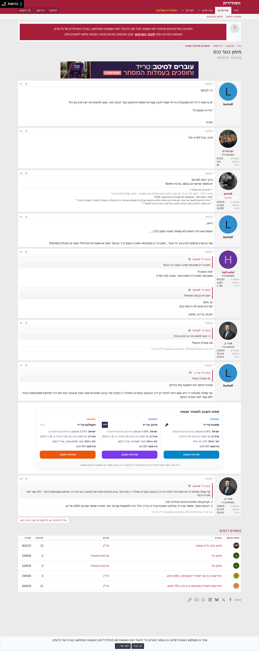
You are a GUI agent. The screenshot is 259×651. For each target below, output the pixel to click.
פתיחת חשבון (191, 454)
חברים (190, 10)
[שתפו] (26, 84)
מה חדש (207, 10)
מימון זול (217, 555)
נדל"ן (106, 545)
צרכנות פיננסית (100, 555)
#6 (21, 323)
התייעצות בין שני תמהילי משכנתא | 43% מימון (194, 575)
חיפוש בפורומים (215, 16)
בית (236, 10)
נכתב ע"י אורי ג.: (201, 372)
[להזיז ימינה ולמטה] (5, 5)
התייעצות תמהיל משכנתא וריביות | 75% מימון (194, 586)
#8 (21, 478)
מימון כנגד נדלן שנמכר (208, 545)
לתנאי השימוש (145, 34)
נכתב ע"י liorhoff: (201, 259)
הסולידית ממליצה (166, 10)
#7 (21, 365)
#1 (21, 84)
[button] (199, 10)
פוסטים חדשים (233, 16)
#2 (21, 131)
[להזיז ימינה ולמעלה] (5, 3)
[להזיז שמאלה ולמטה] (3, 5)
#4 (21, 217)
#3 (21, 173)
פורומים (223, 10)
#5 (21, 252)
